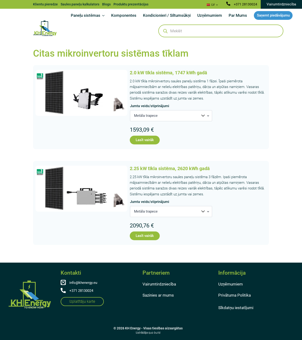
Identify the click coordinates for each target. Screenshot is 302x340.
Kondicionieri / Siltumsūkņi (167, 15)
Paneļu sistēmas (85, 15)
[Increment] (127, 141)
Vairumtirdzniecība (159, 284)
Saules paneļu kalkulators (80, 4)
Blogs (106, 4)
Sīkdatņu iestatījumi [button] (235, 307)
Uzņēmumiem (209, 15)
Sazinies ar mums (158, 295)
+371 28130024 (245, 4)
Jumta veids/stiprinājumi (149, 106)
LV (213, 4)
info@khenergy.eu (83, 283)
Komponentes (123, 15)
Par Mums (238, 15)
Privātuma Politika (234, 295)
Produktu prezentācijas (130, 4)
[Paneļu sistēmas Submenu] (104, 15)
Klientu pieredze (45, 4)
